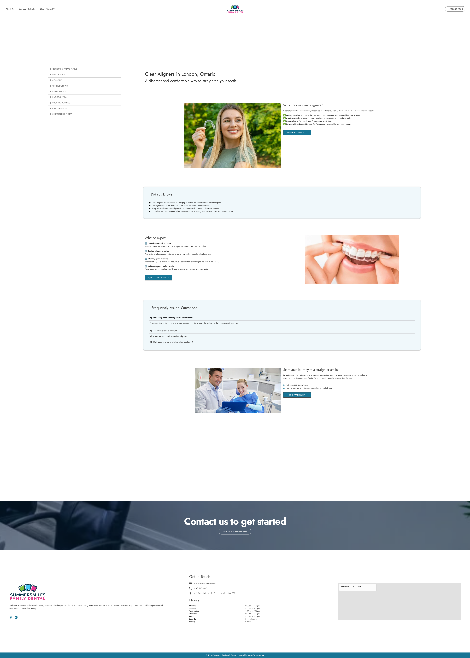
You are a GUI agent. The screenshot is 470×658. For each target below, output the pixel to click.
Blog (42, 8)
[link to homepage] (235, 9)
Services (22, 8)
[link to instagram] (16, 617)
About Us (9, 8)
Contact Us (50, 8)
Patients (31, 8)
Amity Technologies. (256, 655)
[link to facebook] (10, 617)
